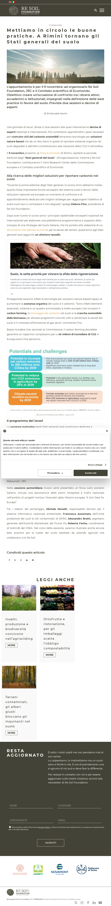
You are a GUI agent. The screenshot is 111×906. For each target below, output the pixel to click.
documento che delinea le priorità (27, 230)
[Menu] (100, 10)
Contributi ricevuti (74, 899)
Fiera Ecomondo (50, 153)
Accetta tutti (90, 473)
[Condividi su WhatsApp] (21, 560)
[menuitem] (94, 10)
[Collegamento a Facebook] (88, 903)
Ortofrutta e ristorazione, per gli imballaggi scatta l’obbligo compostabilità (57, 633)
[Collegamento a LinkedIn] (94, 903)
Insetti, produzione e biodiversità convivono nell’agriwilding (19, 629)
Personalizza (53, 473)
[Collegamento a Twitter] (76, 903)
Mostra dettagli (95, 465)
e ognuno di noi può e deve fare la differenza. (75, 768)
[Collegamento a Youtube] (100, 903)
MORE (11, 645)
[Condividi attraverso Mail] (33, 560)
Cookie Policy (61, 899)
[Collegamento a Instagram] (82, 903)
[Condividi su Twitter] (15, 560)
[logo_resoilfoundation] (24, 10)
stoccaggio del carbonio (45, 313)
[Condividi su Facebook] (9, 560)
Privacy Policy (44, 827)
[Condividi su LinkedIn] (27, 560)
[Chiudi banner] (107, 431)
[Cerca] (94, 10)
